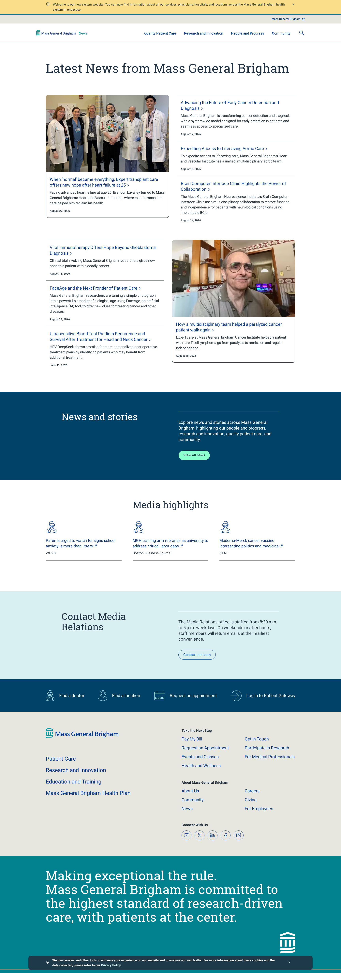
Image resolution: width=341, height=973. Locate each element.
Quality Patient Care (160, 33)
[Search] (301, 33)
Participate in (267, 747)
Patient (61, 758)
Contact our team (197, 655)
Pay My (192, 739)
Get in (257, 739)
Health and (201, 765)
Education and (73, 781)
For (259, 808)
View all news (194, 455)
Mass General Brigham (286, 19)
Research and (76, 770)
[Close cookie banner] (289, 963)
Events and (200, 756)
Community (281, 33)
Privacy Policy (111, 965)
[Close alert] (293, 5)
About (190, 790)
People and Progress (247, 33)
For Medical (270, 756)
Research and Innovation (203, 33)
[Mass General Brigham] (61, 32)
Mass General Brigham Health (88, 793)
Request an (205, 747)
